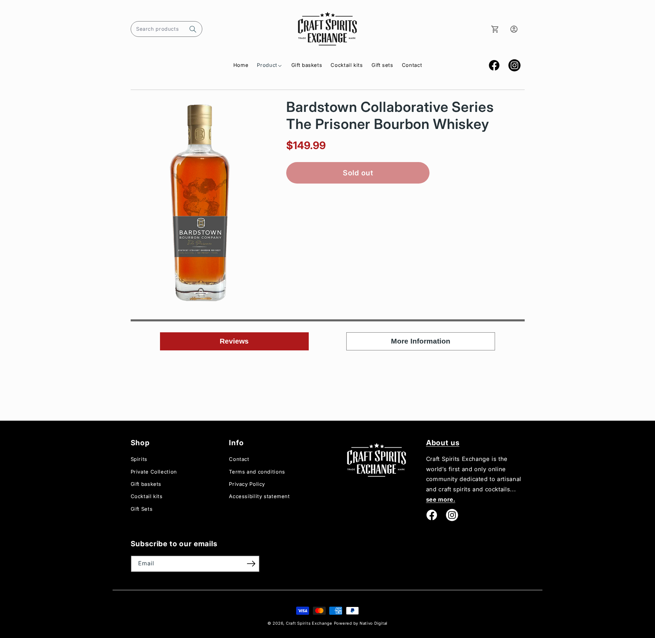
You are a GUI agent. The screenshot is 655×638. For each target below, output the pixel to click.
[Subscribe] (251, 563)
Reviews (234, 341)
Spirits (139, 459)
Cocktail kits (147, 496)
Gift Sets (142, 509)
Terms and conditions (257, 472)
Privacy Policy (247, 484)
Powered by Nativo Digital (361, 623)
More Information (420, 341)
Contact (239, 459)
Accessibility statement (259, 496)
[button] (166, 29)
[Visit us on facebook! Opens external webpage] (431, 515)
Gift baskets (146, 484)
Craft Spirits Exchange (309, 623)
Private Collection (154, 472)
